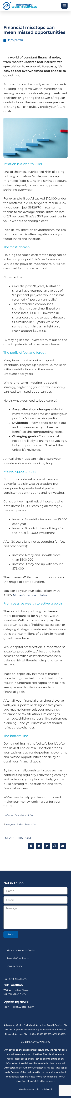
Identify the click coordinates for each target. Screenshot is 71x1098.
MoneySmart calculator (30, 595)
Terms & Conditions (17, 958)
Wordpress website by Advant (35, 1089)
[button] (64, 6)
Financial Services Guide (20, 950)
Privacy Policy (14, 966)
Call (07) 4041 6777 (15, 979)
